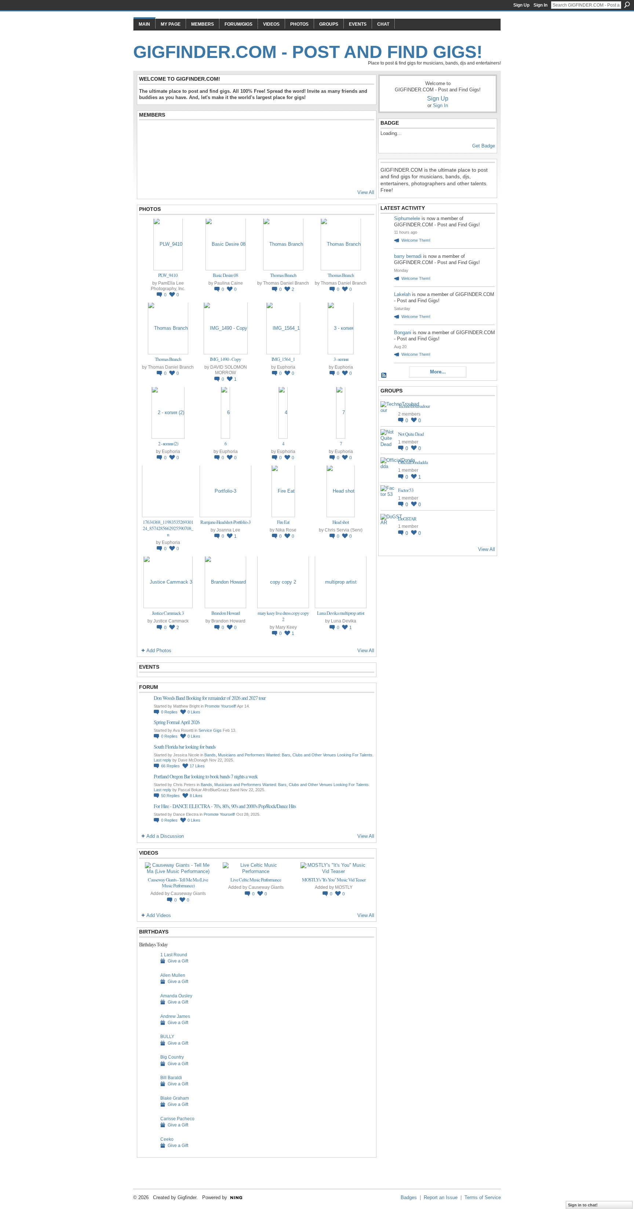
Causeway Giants (188, 893)
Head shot (340, 522)
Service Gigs (210, 730)
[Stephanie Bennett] (345, 153)
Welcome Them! (415, 240)
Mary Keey (286, 627)
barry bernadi (408, 256)
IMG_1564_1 (283, 359)
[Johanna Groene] (363, 134)
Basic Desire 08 (225, 275)
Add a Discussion (165, 836)
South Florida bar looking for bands (184, 746)
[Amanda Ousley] (148, 1007)
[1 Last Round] (148, 966)
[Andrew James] (148, 1027)
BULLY (167, 1036)
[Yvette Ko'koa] (327, 134)
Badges (409, 1197)
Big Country (172, 1057)
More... (438, 372)
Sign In (540, 5)
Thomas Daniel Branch (286, 283)
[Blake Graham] (148, 1109)
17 (197, 766)
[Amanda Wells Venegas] (202, 153)
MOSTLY (344, 887)
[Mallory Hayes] (166, 173)
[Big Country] (148, 1068)
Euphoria (286, 367)
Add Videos (158, 915)
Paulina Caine (228, 283)
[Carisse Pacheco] (148, 1130)
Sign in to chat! (583, 1205)
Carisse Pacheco (177, 1118)
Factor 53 (405, 490)
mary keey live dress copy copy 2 (283, 616)
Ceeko (167, 1139)
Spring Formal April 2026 (177, 722)
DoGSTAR (407, 518)
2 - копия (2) (168, 443)
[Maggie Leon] (256, 153)
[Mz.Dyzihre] (166, 134)
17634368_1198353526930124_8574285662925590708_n (168, 528)
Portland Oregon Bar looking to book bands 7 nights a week (206, 776)
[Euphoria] (220, 134)
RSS (384, 375)
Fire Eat (283, 522)
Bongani (402, 332)
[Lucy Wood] (309, 153)
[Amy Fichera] (220, 173)
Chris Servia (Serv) (343, 529)
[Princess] (345, 134)
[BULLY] (148, 1048)
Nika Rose (286, 529)
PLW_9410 (168, 275)
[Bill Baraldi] (148, 1089)
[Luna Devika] (148, 153)
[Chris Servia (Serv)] (148, 134)
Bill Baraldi (171, 1077)
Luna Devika (343, 620)
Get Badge (483, 146)
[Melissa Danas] (274, 173)
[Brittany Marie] (291, 134)
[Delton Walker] (327, 153)
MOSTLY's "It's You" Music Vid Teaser (333, 879)
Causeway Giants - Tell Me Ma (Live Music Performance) (178, 882)
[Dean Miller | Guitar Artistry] (256, 173)
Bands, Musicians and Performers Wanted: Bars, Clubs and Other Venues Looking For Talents (288, 755)
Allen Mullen (172, 975)
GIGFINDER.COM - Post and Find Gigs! (307, 52)
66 (170, 766)
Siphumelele (408, 218)
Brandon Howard (225, 613)
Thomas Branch (283, 275)
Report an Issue (441, 1197)
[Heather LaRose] (202, 173)
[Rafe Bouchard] (274, 153)
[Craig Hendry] (291, 173)
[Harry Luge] (274, 134)
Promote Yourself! (220, 706)
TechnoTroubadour (414, 406)
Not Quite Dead (411, 434)
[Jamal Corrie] (184, 173)
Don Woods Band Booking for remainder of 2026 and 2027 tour (210, 697)
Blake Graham (174, 1098)
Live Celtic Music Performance (255, 879)
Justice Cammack (171, 620)
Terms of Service (482, 1197)
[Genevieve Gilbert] (363, 153)
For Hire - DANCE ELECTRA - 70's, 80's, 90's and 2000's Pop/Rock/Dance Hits (225, 806)
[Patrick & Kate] (238, 134)
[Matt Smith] (166, 153)
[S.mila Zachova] (148, 173)
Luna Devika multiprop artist (340, 613)
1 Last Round (173, 954)
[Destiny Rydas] (220, 153)
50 (170, 795)
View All (365, 192)
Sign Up (521, 5)
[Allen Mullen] (148, 986)
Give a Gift (178, 960)
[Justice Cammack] (256, 134)
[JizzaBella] (238, 173)
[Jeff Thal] (238, 153)
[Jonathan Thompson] (309, 134)
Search (627, 4)
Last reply (162, 760)
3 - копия (341, 359)
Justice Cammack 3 (168, 613)
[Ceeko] (148, 1150)
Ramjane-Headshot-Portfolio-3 (225, 522)
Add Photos (158, 650)
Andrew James (175, 1016)
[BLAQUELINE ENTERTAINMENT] (291, 153)
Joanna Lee (228, 529)
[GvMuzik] (309, 173)
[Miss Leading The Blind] (184, 134)
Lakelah (402, 294)
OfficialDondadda (413, 462)
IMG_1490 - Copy (225, 359)
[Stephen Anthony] (184, 153)
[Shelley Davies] (202, 134)
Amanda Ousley (176, 995)
